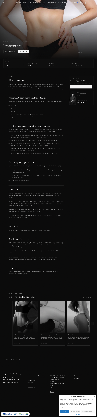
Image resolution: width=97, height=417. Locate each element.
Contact (52, 391)
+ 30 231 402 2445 (10, 51)
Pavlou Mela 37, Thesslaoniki (57, 377)
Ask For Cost (23, 51)
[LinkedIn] (83, 3)
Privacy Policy (52, 409)
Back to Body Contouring (11, 359)
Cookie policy (77, 414)
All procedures (88, 297)
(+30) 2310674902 (54, 385)
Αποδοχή (65, 411)
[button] (94, 396)
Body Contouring (25, 41)
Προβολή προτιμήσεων (88, 411)
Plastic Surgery (9, 41)
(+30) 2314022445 (54, 379)
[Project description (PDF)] (15, 414)
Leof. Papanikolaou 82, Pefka (57, 383)
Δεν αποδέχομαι (75, 411)
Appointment (90, 2)
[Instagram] (80, 3)
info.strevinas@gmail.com (56, 389)
